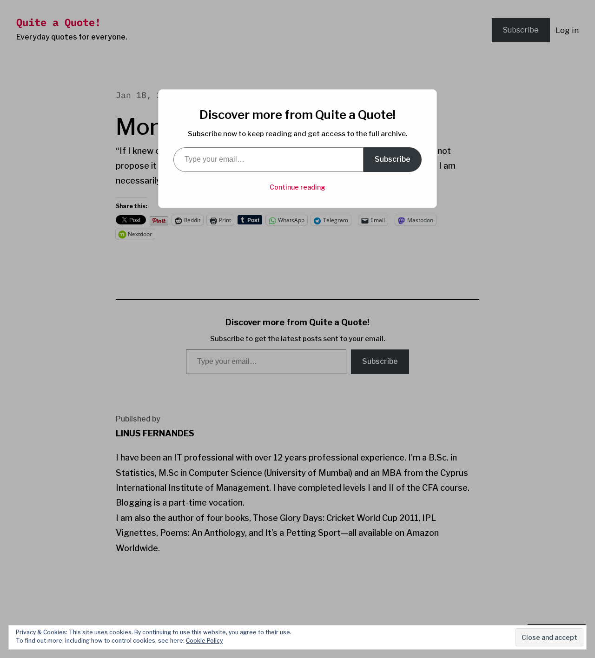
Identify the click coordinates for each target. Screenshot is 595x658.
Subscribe (392, 159)
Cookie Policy (204, 640)
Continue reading (297, 187)
